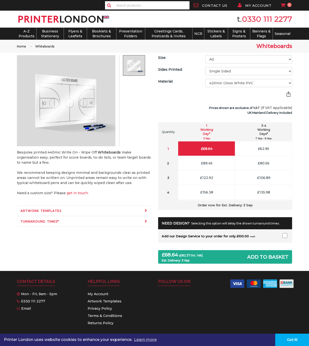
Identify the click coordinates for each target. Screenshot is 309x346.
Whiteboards (44, 46)
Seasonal (282, 33)
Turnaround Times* (40, 221)
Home (21, 46)
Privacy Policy (100, 308)
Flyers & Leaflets (75, 33)
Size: (162, 57)
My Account (98, 294)
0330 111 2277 (267, 19)
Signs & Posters (239, 33)
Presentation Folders (130, 33)
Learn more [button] (145, 339)
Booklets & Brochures (101, 33)
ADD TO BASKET (267, 257)
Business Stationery (50, 33)
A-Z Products (27, 33)
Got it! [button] (292, 340)
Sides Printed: (170, 69)
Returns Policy (100, 323)
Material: (165, 81)
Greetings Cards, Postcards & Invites (169, 33)
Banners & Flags (261, 33)
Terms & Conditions (105, 316)
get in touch (77, 193)
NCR (198, 33)
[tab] (84, 211)
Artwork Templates (41, 211)
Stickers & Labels (216, 33)
